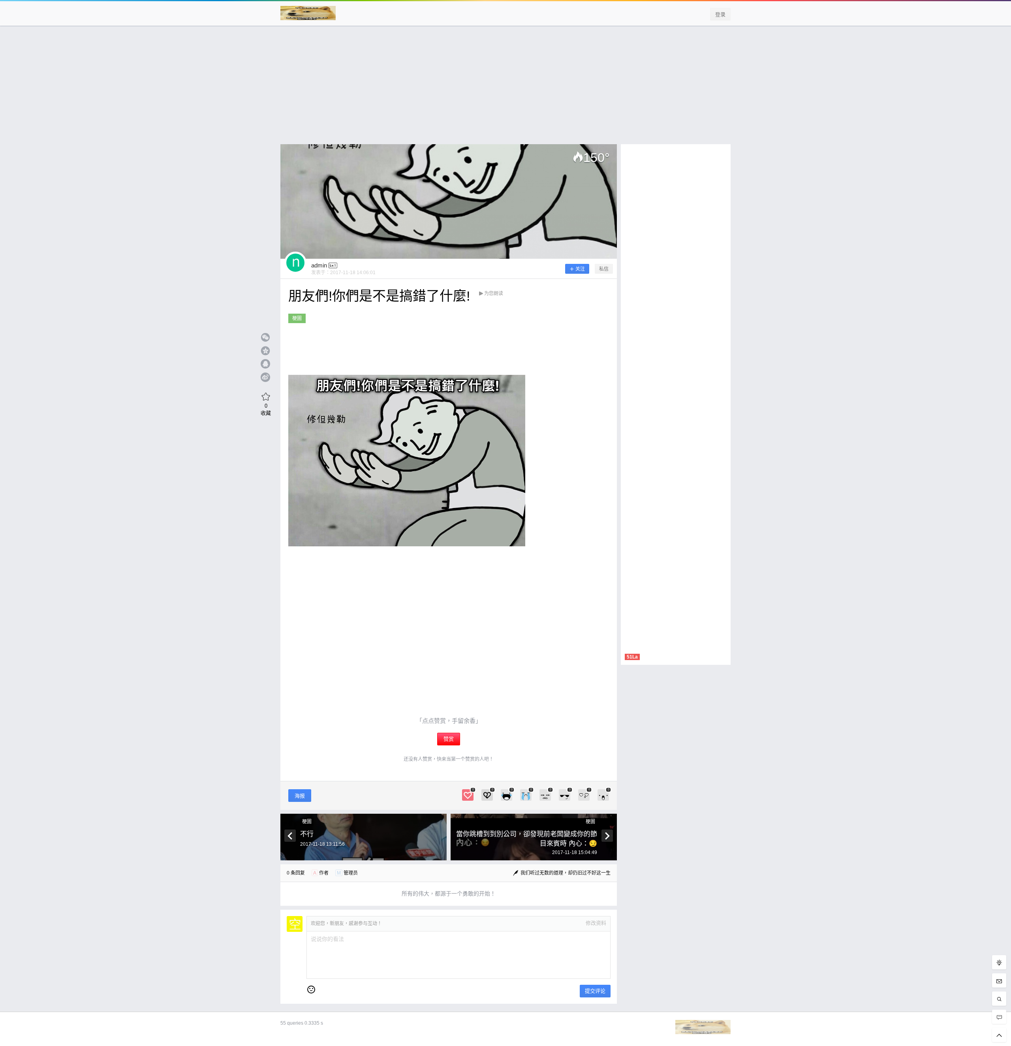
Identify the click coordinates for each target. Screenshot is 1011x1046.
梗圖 (297, 318)
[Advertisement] (505, 89)
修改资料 (596, 923)
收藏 (266, 409)
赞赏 (448, 739)
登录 (720, 14)
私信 (604, 269)
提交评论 (595, 991)
